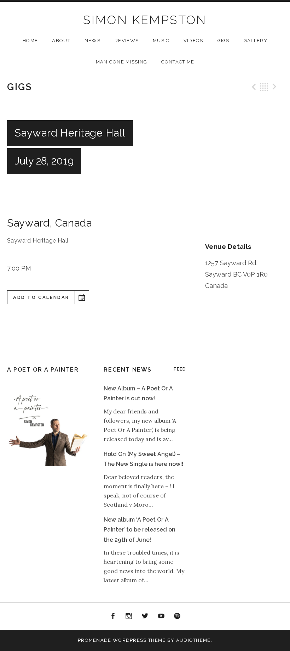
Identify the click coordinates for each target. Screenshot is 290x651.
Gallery (255, 40)
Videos (193, 40)
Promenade (94, 640)
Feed (180, 369)
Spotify (177, 616)
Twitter (145, 616)
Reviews (127, 40)
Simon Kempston (145, 20)
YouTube (161, 616)
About (61, 40)
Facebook (112, 616)
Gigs (224, 40)
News (92, 40)
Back (264, 86)
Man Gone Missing (121, 62)
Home (30, 40)
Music (161, 40)
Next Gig (275, 86)
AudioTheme (193, 640)
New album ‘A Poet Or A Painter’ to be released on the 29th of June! (139, 529)
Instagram (129, 616)
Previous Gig (253, 86)
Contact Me (177, 62)
